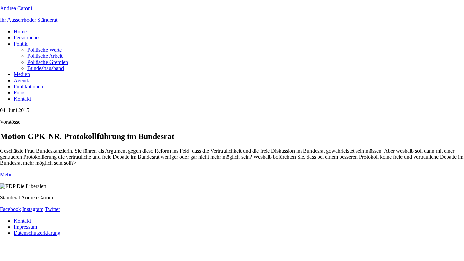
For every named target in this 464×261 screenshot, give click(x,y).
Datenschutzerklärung (37, 233)
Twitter (52, 209)
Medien (22, 74)
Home (20, 31)
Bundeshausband (45, 68)
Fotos (19, 92)
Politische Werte (44, 50)
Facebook (10, 209)
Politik (21, 44)
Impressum (25, 227)
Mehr (6, 174)
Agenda (22, 80)
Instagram (32, 209)
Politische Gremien (47, 62)
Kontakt (22, 99)
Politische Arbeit (45, 56)
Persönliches (27, 37)
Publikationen (28, 86)
